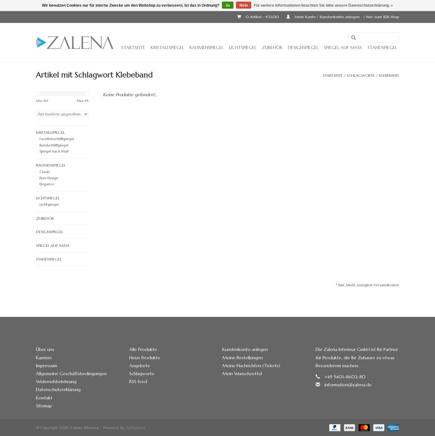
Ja (227, 5)
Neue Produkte (144, 358)
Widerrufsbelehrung (56, 381)
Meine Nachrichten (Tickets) (251, 365)
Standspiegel (382, 47)
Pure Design (48, 178)
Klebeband (389, 75)
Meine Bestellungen (242, 358)
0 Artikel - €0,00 (262, 16)
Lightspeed (135, 427)
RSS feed (138, 381)
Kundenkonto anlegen (245, 349)
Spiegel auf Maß (343, 47)
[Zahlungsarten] (334, 427)
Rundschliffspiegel (53, 145)
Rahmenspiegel (206, 47)
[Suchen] (353, 37)
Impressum (46, 365)
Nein (243, 5)
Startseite (133, 47)
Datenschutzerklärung (58, 389)
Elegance (46, 184)
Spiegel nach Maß (53, 151)
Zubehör (272, 47)
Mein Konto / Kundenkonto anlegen (327, 16)
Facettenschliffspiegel (56, 139)
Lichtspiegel (242, 47)
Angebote (139, 365)
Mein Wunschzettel (242, 373)
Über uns (45, 349)
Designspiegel (303, 47)
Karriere (44, 358)
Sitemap (44, 406)
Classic (44, 171)
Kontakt (44, 398)
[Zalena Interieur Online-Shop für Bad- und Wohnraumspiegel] (75, 42)
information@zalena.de (348, 385)
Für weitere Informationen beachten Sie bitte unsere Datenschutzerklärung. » (323, 5)
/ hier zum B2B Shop (381, 16)
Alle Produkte (143, 349)
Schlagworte (361, 75)
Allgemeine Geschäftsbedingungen (71, 373)
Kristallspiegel (167, 47)
